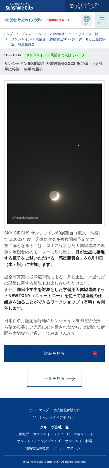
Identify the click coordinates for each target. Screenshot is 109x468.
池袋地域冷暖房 (37, 448)
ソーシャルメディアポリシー (54, 417)
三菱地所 (22, 434)
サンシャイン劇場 (78, 441)
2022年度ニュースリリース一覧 (74, 34)
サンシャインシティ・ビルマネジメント (63, 434)
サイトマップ (39, 410)
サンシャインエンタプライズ (39, 441)
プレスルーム (31, 34)
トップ (8, 34)
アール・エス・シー (68, 448)
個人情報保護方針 (66, 410)
